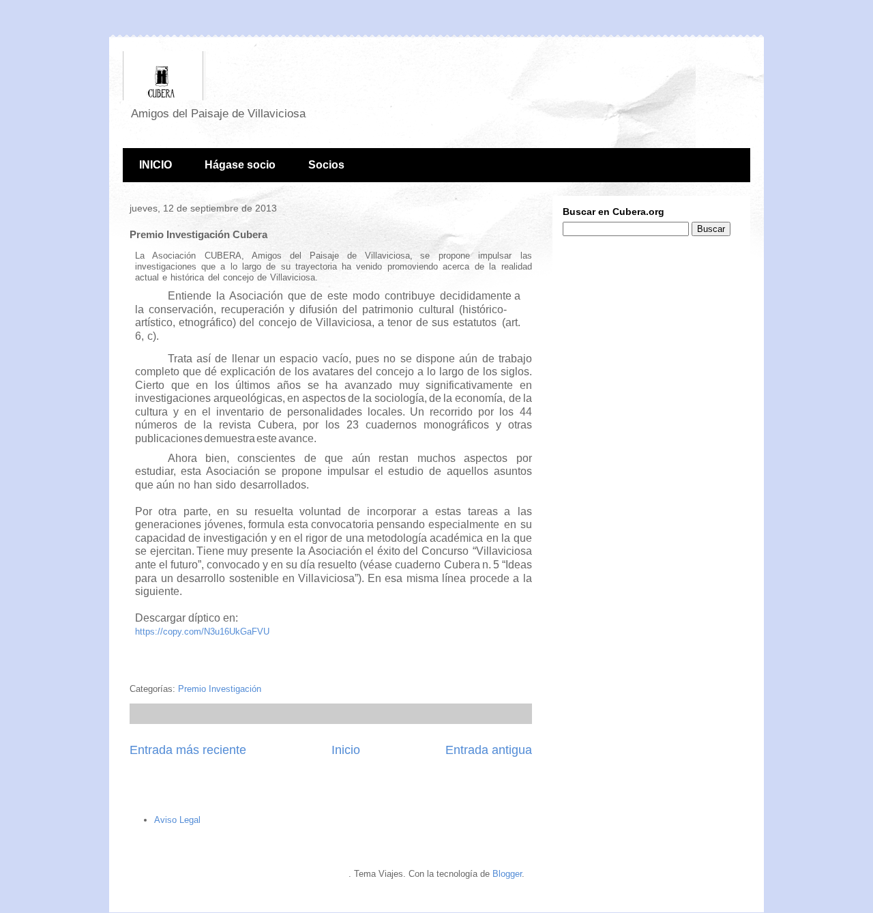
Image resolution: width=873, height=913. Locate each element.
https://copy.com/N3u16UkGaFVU (202, 631)
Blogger (507, 874)
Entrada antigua (488, 750)
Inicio (345, 750)
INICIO (155, 165)
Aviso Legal (177, 820)
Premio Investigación (219, 689)
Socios (326, 165)
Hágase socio (240, 165)
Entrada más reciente (188, 750)
